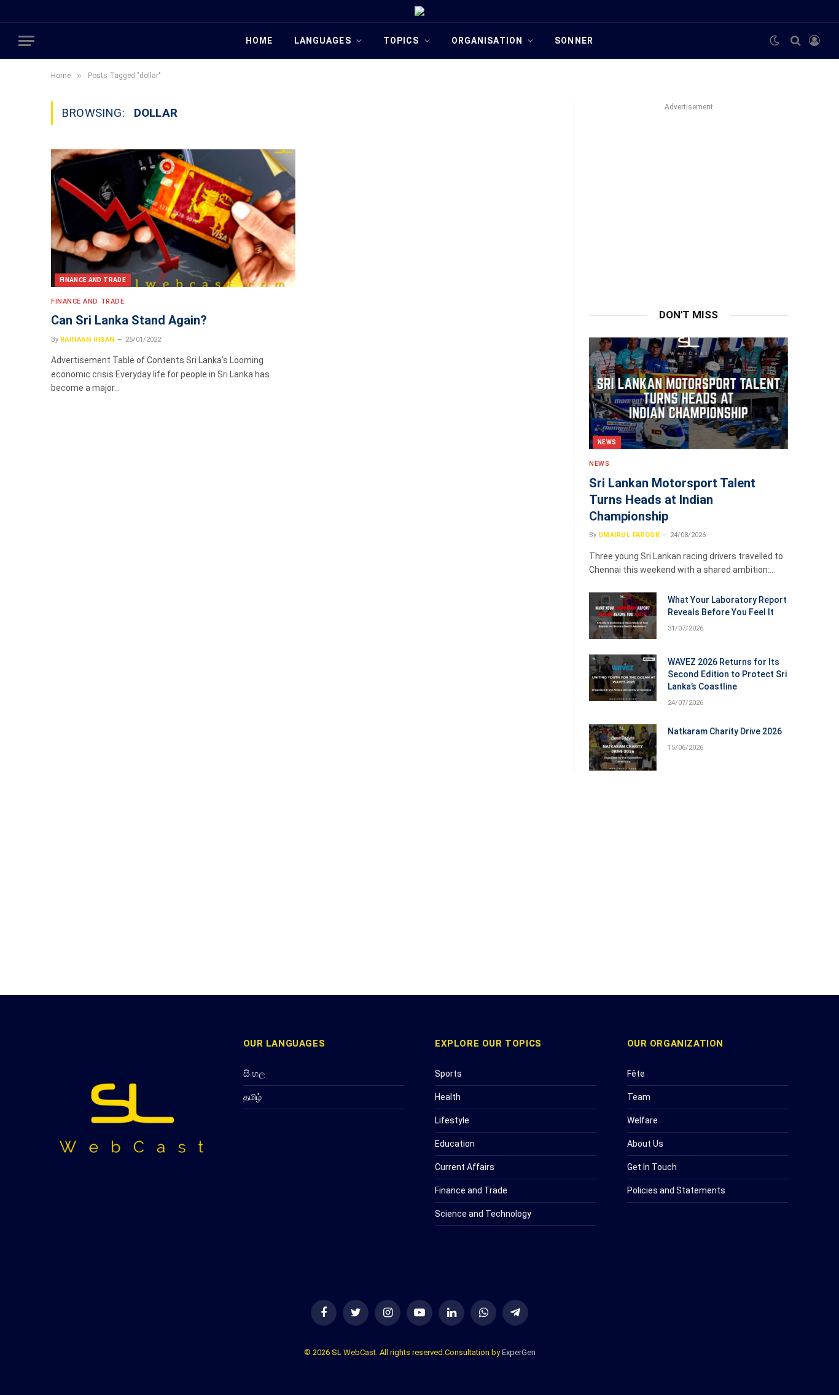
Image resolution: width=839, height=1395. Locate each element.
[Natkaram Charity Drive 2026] (623, 747)
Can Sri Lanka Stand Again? (129, 320)
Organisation (487, 40)
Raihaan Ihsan (87, 340)
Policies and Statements (676, 1190)
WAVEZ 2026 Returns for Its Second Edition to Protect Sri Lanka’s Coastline (727, 674)
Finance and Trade (93, 280)
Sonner (574, 40)
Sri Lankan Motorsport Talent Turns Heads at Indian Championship (672, 500)
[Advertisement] (688, 198)
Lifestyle (452, 1120)
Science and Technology (483, 1214)
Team (638, 1097)
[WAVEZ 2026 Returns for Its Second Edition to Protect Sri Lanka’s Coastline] (623, 677)
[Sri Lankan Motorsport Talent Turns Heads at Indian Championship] (688, 393)
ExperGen (519, 1352)
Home (259, 40)
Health (448, 1097)
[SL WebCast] (419, 11)
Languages (322, 40)
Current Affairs (464, 1167)
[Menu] (26, 41)
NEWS (607, 442)
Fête (636, 1074)
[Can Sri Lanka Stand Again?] (173, 218)
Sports (448, 1074)
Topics (401, 40)
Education (455, 1144)
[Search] (795, 41)
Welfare (642, 1120)
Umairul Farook (629, 535)
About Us (645, 1144)
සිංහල (254, 1074)
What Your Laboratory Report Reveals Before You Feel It (727, 606)
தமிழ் (252, 1097)
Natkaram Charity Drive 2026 (725, 731)
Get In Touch (652, 1167)
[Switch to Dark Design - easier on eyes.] (774, 40)
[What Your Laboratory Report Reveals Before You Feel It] (623, 615)
